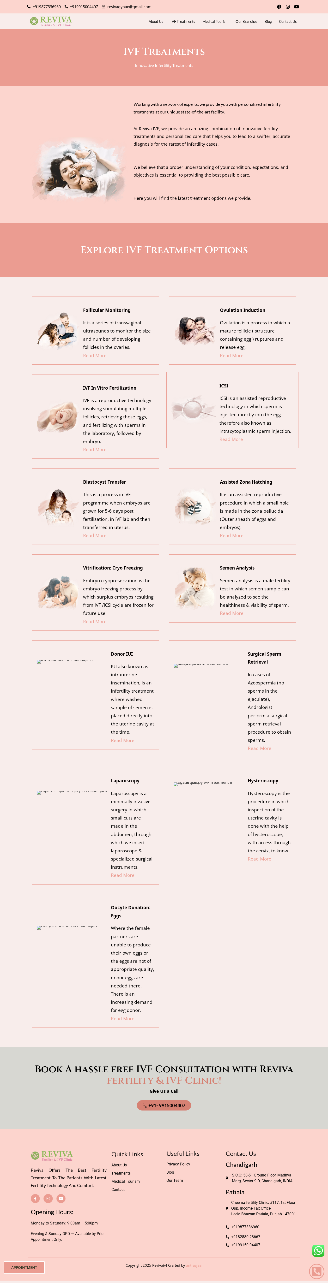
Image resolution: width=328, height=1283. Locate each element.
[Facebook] (279, 6)
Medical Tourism (215, 21)
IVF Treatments (182, 21)
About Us (156, 21)
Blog (268, 21)
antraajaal (194, 1265)
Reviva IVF (149, 128)
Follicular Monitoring (107, 310)
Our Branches (246, 21)
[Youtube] (296, 6)
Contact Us (288, 21)
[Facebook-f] (35, 1198)
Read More (95, 355)
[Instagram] (288, 6)
